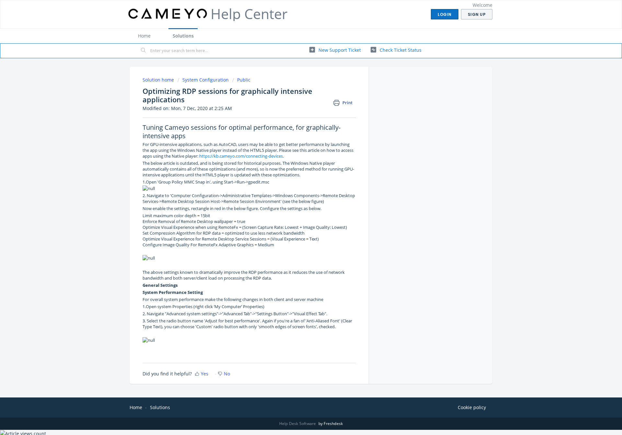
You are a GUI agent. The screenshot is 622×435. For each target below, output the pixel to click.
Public (243, 80)
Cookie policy (472, 407)
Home (144, 36)
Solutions (183, 36)
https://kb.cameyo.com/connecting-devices (241, 156)
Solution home (159, 80)
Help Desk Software (298, 423)
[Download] (299, 134)
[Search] (143, 50)
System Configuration (205, 80)
